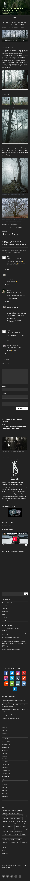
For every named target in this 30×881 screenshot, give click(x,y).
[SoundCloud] (6, 683)
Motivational (12, 241)
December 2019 (6, 741)
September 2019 (6, 747)
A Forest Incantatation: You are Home (11, 637)
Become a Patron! (6, 525)
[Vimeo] (12, 678)
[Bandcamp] (18, 683)
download (17, 816)
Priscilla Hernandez (19, 22)
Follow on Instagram (16, 662)
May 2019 (4, 756)
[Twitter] (12, 673)
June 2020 (4, 730)
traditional (21, 837)
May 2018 (4, 790)
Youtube (4, 498)
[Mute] (24, 545)
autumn (20, 810)
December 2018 (6, 770)
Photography (8, 242)
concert (19, 813)
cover (5, 816)
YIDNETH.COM (5, 491)
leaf (4, 826)
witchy (24, 244)
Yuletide (24, 842)
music (5, 829)
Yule (18, 842)
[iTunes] (6, 678)
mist (19, 244)
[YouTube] (23, 673)
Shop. (13, 496)
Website (4, 401)
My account (5, 853)
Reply (8, 269)
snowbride (6, 837)
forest (6, 244)
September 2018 (6, 779)
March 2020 (5, 739)
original (5, 831)
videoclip (18, 839)
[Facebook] (6, 673)
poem (5, 834)
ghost (17, 821)
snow (23, 834)
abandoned (6, 810)
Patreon (17, 494)
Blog (5, 241)
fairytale (5, 818)
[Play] (4, 545)
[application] (15, 539)
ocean (24, 829)
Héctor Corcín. (17, 224)
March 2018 (5, 796)
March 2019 (5, 761)
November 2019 (6, 744)
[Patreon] (23, 678)
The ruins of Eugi (15, 718)
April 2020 (4, 736)
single (17, 834)
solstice (13, 837)
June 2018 (4, 787)
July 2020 (4, 727)
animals (14, 810)
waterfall (5, 842)
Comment (4, 367)
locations (10, 826)
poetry (11, 834)
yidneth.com (22, 865)
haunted (13, 823)
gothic (23, 821)
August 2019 (5, 750)
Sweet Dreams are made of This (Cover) (11, 649)
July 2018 (4, 784)
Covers (4, 608)
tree (12, 839)
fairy (24, 816)
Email (4, 393)
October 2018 (5, 776)
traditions (6, 839)
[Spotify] (12, 683)
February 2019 (5, 764)
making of (18, 826)
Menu (15, 17)
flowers (19, 818)
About (3, 850)
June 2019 (4, 753)
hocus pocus (21, 823)
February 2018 (5, 799)
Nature (19, 241)
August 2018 (5, 782)
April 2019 (4, 759)
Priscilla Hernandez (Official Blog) (13, 9)
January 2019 (5, 767)
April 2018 (4, 793)
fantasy (12, 818)
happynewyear (13, 244)
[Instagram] (18, 673)
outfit (11, 831)
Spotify (6, 500)
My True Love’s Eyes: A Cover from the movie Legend (14, 633)
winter (12, 842)
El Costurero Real (10, 226)
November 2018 (6, 773)
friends (11, 821)
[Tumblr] (18, 678)
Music (3, 614)
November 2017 (6, 802)
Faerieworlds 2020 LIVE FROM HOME (11, 628)
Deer (11, 816)
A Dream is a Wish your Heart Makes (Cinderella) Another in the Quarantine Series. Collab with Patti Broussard (14, 643)
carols (5, 813)
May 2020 (4, 733)
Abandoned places (6, 603)
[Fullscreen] (26, 545)
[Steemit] (23, 683)
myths (11, 829)
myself (10, 224)
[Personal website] (15, 688)
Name (4, 386)
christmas (12, 813)
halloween (6, 823)
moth (25, 826)
